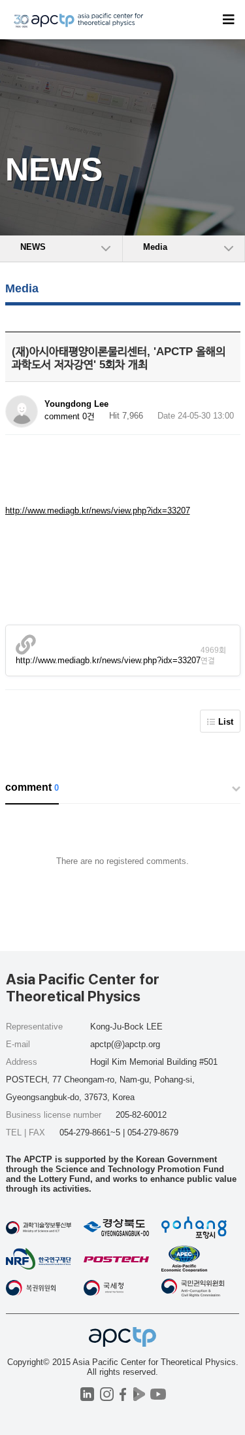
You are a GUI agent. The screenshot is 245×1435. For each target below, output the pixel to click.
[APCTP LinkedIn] (87, 1394)
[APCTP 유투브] (158, 1394)
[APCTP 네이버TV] (139, 1394)
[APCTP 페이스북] (123, 1394)
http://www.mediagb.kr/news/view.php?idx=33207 (97, 510)
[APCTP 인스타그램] (107, 1394)
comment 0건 (69, 416)
